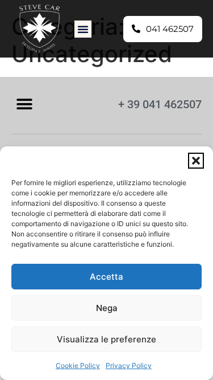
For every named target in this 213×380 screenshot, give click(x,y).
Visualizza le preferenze (106, 339)
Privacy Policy (129, 365)
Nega (107, 308)
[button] (196, 160)
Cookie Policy (78, 365)
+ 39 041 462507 (160, 104)
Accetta (106, 276)
